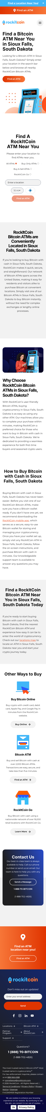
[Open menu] (40, 22)
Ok (13, 1107)
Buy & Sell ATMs (22, 169)
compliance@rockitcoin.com (18, 1080)
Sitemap (14, 1089)
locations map (27, 640)
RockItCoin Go (21, 174)
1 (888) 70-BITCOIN (23, 1052)
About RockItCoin (29, 1032)
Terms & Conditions (11, 1086)
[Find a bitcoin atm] (23, 759)
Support (7, 1038)
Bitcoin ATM (30, 1026)
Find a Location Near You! (23, 3)
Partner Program (7, 1032)
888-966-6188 (13, 1077)
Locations (7, 1026)
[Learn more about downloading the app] (23, 812)
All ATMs (10, 163)
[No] (43, 1103)
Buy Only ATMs (29, 163)
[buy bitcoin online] (23, 704)
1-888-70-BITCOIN (23, 889)
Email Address (18, 997)
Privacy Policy (27, 1086)
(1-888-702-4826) (23, 1057)
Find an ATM (25, 10)
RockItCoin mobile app (16, 520)
